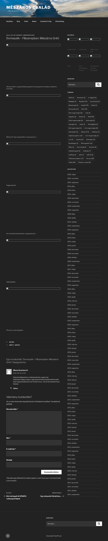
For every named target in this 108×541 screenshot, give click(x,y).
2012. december (72, 435)
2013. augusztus (73, 403)
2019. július (71, 234)
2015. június (71, 332)
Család (84, 105)
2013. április (71, 419)
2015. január (71, 352)
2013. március (72, 423)
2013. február (72, 427)
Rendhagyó (73, 143)
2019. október (72, 222)
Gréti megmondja (76, 120)
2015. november (73, 313)
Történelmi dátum (76, 158)
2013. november (73, 392)
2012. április (71, 467)
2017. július (71, 265)
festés (82, 117)
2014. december (73, 356)
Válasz (15, 388)
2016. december (73, 273)
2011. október (72, 490)
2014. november (73, 360)
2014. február (72, 380)
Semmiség (81, 147)
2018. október (72, 257)
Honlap (9, 460)
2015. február (72, 348)
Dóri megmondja (76, 113)
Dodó (94, 105)
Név (8, 438)
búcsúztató (95, 101)
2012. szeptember (73, 447)
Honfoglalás (93, 124)
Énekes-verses (84, 162)
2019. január (71, 245)
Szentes (93, 147)
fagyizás (72, 117)
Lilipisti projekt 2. (76, 136)
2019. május (71, 241)
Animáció (81, 97)
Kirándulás (73, 132)
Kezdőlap (9, 21)
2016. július (71, 289)
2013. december (73, 388)
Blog (18, 21)
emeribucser (28, 35)
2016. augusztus (73, 285)
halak (82, 124)
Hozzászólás (12, 409)
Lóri (71, 139)
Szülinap (87, 151)
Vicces (90, 158)
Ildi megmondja (75, 128)
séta (81, 155)
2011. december (72, 483)
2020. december (73, 198)
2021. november (72, 178)
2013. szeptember (73, 400)
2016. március (72, 301)
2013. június (71, 411)
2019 (71, 97)
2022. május (71, 174)
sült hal (90, 155)
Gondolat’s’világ (45, 21)
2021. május (71, 194)
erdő (87, 113)
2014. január (71, 384)
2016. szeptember (73, 281)
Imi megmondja (91, 128)
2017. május (71, 269)
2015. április (71, 340)
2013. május (71, 415)
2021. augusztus (72, 182)
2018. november (73, 253)
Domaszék (74, 109)
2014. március (72, 376)
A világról (92, 97)
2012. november (72, 439)
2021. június (71, 190)
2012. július (71, 455)
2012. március (72, 471)
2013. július (71, 407)
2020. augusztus (73, 210)
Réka (71, 147)
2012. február (71, 475)
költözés (96, 132)
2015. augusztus (73, 325)
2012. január (71, 479)
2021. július (71, 186)
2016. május (71, 293)
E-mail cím (11, 449)
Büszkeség (73, 105)
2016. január (71, 305)
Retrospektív (86, 143)
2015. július (71, 328)
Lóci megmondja (92, 136)
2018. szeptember (73, 261)
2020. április (71, 218)
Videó (26, 21)
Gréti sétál (90, 120)
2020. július (71, 214)
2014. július (71, 372)
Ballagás (72, 101)
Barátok (83, 101)
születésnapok (74, 151)
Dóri (84, 109)
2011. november (72, 487)
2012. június (71, 459)
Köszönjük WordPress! (53, 536)
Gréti (11, 345)
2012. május (71, 463)
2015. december (73, 309)
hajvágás (73, 124)
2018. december (73, 249)
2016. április (71, 297)
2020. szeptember (73, 206)
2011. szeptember (73, 494)
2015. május (71, 336)
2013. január (71, 431)
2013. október (72, 396)
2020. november (73, 202)
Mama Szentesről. (20, 370)
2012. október (72, 443)
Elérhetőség (59, 21)
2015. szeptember (73, 320)
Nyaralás (90, 139)
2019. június (71, 238)
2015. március (72, 344)
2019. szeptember (73, 226)
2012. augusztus (72, 451)
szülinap (72, 155)
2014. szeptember (73, 364)
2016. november (73, 277)
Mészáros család (28, 7)
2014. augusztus (73, 368)
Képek (34, 21)
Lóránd (80, 139)
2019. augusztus (73, 230)
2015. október (72, 317)
